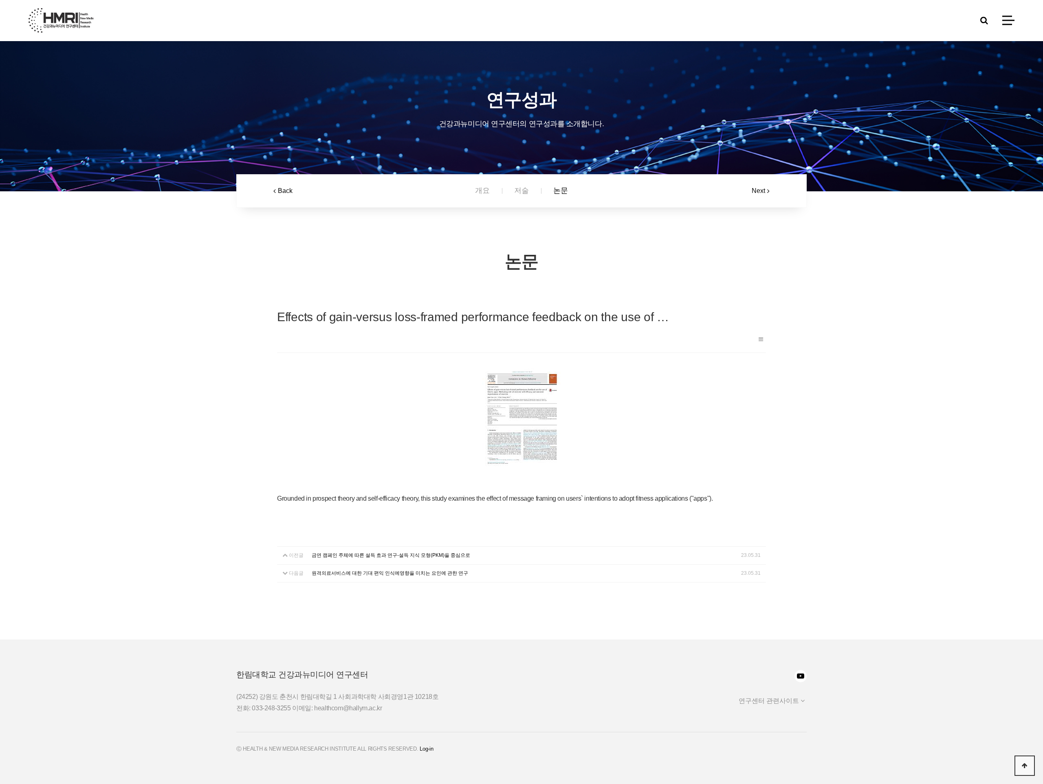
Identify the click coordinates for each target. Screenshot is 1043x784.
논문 (560, 190)
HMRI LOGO (61, 20)
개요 (482, 190)
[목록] (761, 339)
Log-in (426, 749)
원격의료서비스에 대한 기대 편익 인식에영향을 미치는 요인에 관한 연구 (390, 573)
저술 (521, 190)
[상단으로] (1024, 766)
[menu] (1008, 20)
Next (758, 190)
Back (285, 190)
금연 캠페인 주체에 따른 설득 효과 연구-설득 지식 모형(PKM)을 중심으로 (391, 555)
